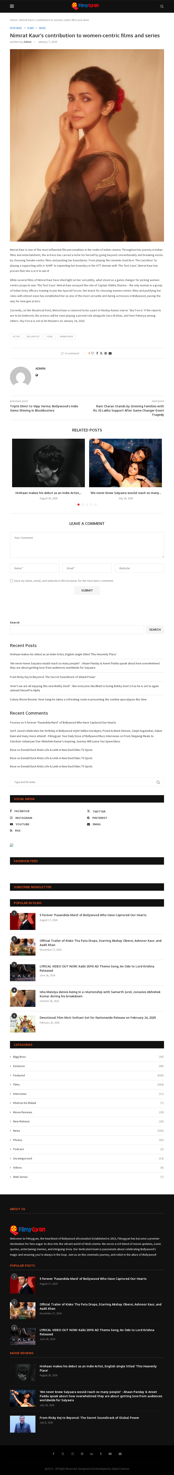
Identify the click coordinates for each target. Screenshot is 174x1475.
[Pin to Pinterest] (105, 353)
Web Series (88, 1177)
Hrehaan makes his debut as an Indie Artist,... (48, 493)
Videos (88, 1167)
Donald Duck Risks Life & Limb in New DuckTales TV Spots (57, 750)
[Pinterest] (82, 1454)
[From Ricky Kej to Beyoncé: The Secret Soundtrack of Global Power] (22, 1424)
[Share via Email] (110, 353)
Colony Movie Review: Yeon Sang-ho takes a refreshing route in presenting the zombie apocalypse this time (78, 699)
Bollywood (33, 336)
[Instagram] (72, 1454)
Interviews (88, 1094)
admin (27, 42)
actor (16, 336)
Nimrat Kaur (66, 336)
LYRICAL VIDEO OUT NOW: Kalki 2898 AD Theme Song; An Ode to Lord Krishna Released (97, 968)
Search (15, 622)
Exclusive (88, 1066)
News (88, 1131)
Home (13, 20)
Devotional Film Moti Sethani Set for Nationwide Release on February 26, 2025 (98, 1017)
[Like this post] (92, 353)
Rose (13, 750)
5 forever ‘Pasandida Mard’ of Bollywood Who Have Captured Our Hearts (70, 722)
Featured (88, 1075)
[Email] (120, 1454)
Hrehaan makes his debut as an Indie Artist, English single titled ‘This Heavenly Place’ (63, 654)
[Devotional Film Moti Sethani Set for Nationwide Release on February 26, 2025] (22, 1024)
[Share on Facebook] (97, 353)
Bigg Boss (88, 1057)
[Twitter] (62, 1454)
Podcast (88, 1149)
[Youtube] (110, 1454)
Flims (88, 1084)
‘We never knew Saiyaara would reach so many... (125, 493)
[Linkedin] (91, 1454)
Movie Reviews (88, 1112)
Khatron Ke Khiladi (88, 1103)
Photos (88, 1140)
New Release (88, 1121)
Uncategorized (88, 1158)
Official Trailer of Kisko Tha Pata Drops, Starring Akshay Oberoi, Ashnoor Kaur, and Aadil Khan (100, 943)
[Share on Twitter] (101, 353)
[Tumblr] (101, 1454)
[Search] (162, 6)
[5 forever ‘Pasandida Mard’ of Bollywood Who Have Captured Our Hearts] (22, 921)
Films (50, 336)
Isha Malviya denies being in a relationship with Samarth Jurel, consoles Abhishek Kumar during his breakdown (100, 994)
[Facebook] (53, 1454)
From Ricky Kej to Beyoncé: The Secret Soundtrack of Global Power (52, 677)
